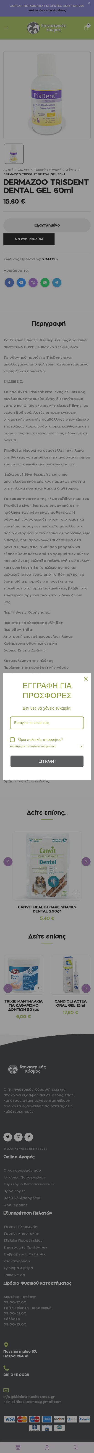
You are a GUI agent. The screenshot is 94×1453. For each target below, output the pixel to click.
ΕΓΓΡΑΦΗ (47, 761)
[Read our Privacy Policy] (81, 747)
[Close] (85, 678)
